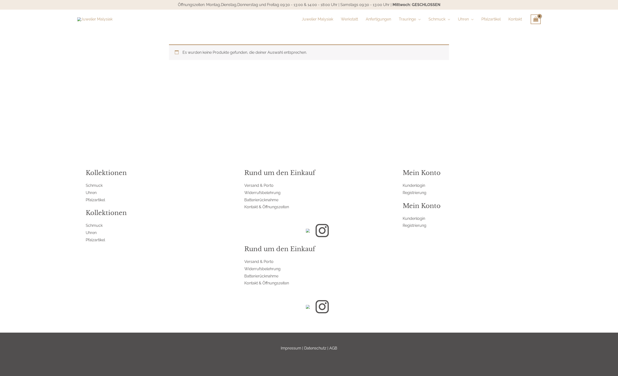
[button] (418, 19)
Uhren (91, 192)
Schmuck (94, 185)
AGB (333, 348)
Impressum (291, 348)
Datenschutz (315, 348)
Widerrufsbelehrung (262, 192)
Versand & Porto (259, 185)
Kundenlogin (414, 185)
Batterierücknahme (261, 200)
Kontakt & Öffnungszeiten (266, 207)
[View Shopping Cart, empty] (536, 19)
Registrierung (414, 192)
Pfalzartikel (95, 200)
